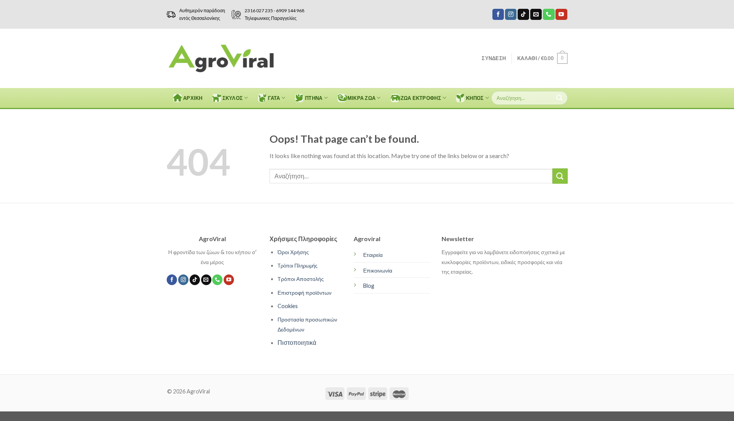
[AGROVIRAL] (221, 58)
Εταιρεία (373, 254)
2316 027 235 (259, 10)
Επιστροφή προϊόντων (304, 292)
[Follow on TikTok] (523, 14)
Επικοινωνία (377, 270)
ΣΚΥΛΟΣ (232, 98)
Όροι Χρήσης (293, 252)
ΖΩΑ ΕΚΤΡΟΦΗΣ (421, 98)
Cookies (288, 306)
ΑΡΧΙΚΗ (193, 98)
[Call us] (548, 14)
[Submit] (559, 97)
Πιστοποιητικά (297, 342)
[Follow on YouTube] (561, 14)
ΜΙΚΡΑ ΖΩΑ (361, 98)
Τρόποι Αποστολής (301, 279)
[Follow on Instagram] (510, 14)
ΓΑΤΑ (274, 98)
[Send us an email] (536, 14)
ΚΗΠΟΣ (475, 98)
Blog (368, 285)
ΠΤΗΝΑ (313, 98)
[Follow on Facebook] (498, 14)
